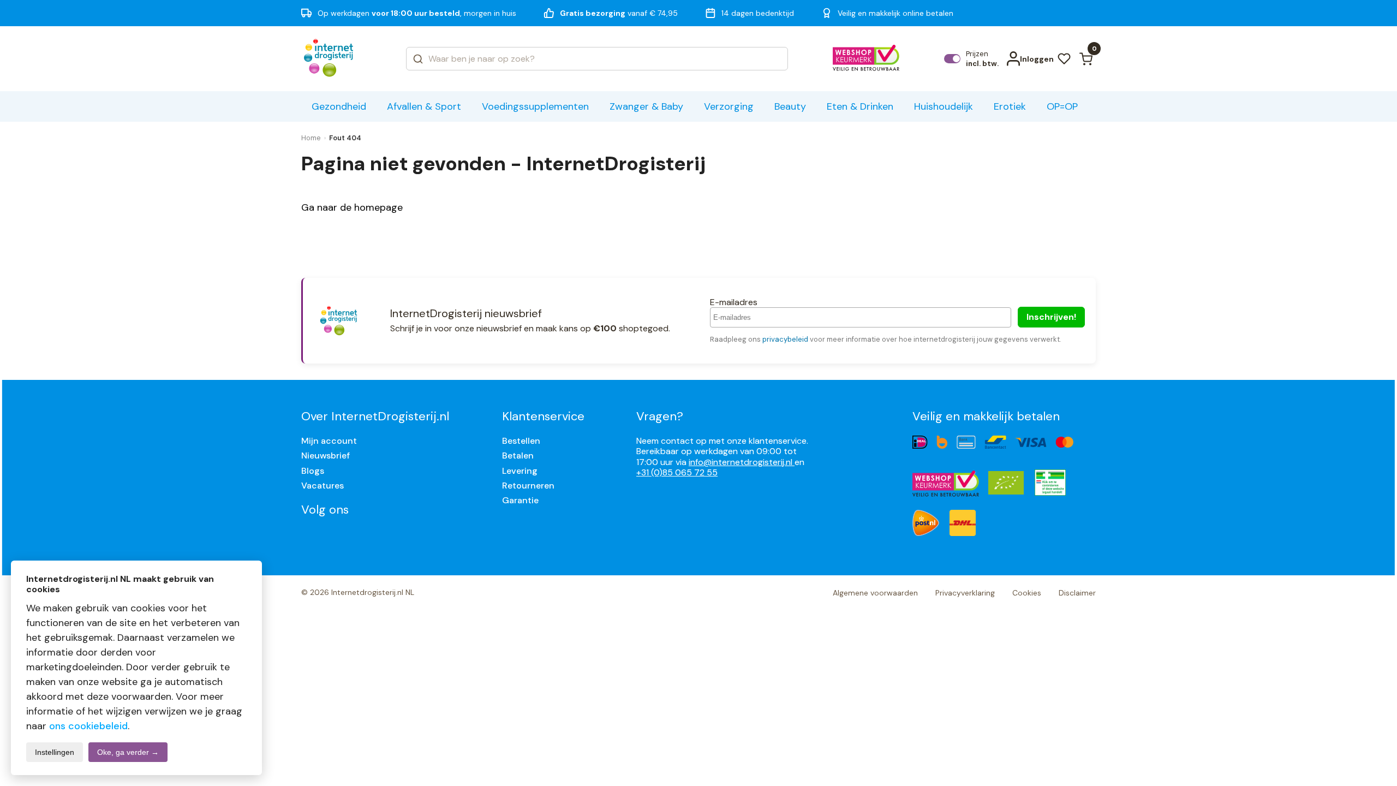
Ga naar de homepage (352, 207)
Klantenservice (543, 416)
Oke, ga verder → (128, 752)
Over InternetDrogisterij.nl (375, 416)
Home (311, 137)
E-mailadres (733, 302)
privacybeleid (785, 339)
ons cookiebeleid (88, 726)
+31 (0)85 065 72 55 (677, 472)
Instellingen (54, 752)
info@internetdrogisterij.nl (742, 462)
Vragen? (659, 416)
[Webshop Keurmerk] (866, 59)
